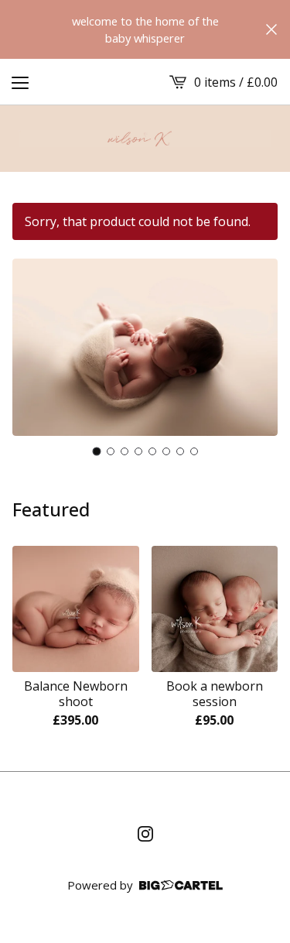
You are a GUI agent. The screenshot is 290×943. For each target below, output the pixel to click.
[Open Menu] (20, 82)
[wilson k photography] (145, 138)
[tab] (96, 451)
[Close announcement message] (271, 29)
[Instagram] (145, 833)
